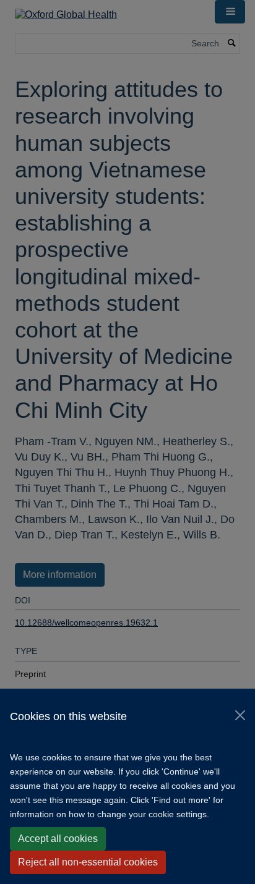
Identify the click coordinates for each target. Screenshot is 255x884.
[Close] (240, 715)
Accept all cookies (58, 838)
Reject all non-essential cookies (88, 862)
